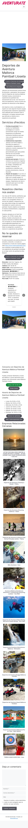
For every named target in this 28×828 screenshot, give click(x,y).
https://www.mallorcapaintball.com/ (15, 245)
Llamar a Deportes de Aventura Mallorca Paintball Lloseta (15, 82)
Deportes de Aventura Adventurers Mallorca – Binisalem (14, 668)
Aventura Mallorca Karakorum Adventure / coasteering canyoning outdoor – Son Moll (14, 612)
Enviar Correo (14, 408)
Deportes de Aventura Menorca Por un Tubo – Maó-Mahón (14, 750)
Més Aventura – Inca (14, 585)
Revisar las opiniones (14, 436)
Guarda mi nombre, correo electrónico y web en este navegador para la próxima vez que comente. (15, 822)
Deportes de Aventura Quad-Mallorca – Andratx (14, 723)
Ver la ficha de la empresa (14, 87)
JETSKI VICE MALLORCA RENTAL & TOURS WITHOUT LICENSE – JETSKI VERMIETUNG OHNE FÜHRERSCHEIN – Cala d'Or (14, 474)
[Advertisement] (14, 29)
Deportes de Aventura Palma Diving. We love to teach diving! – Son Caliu (14, 640)
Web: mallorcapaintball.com (14, 439)
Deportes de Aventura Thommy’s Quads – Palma (14, 503)
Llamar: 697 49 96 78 (14, 405)
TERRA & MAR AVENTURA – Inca (14, 777)
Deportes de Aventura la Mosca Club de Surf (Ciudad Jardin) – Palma (14, 558)
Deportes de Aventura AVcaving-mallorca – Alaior (14, 530)
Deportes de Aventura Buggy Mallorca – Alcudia (14, 695)
